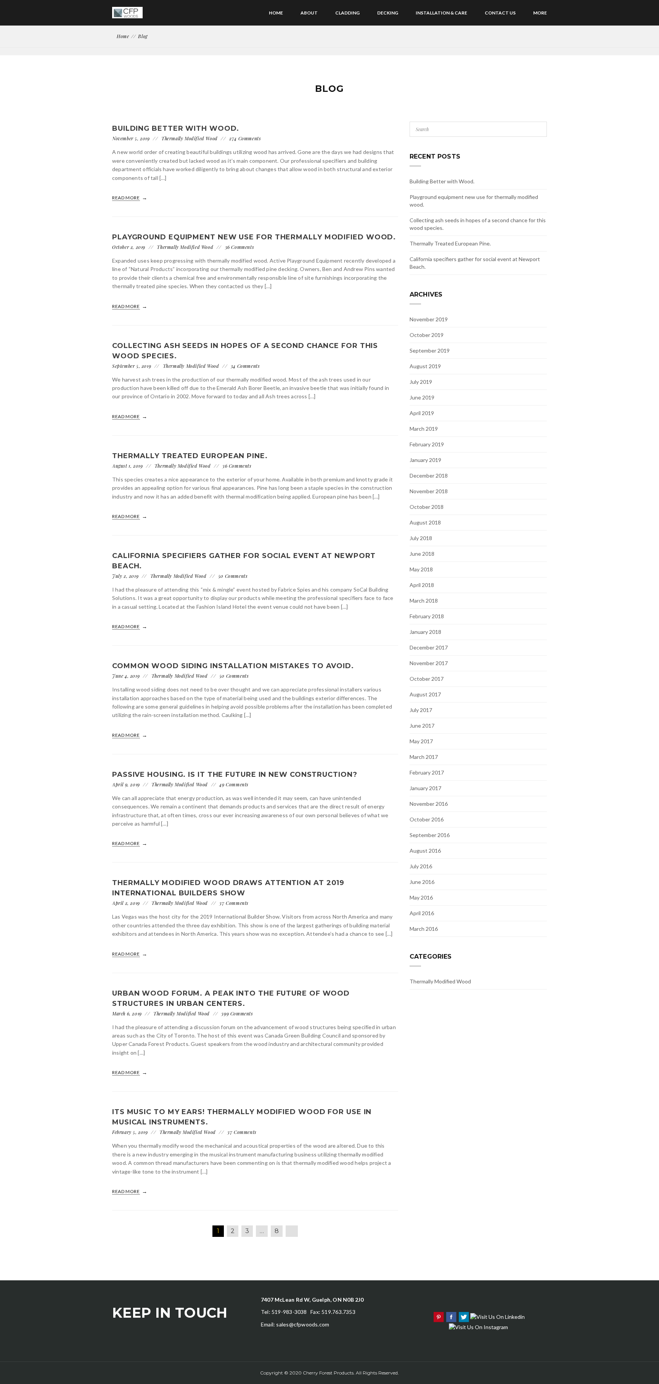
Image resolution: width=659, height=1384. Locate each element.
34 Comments (245, 366)
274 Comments (245, 138)
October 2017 (427, 678)
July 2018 (421, 538)
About (309, 13)
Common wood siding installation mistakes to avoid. (233, 666)
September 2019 (430, 350)
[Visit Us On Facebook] (451, 1316)
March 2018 (424, 600)
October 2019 (427, 335)
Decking (387, 13)
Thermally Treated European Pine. (190, 456)
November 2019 (429, 319)
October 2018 (427, 507)
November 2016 (429, 803)
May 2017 (421, 741)
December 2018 (429, 475)
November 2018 (429, 491)
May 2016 (421, 897)
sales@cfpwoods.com (302, 1324)
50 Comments (233, 576)
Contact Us (500, 13)
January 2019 (425, 460)
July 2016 (421, 866)
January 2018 (425, 632)
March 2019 (424, 428)
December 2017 (429, 647)
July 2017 (421, 710)
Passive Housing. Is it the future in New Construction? (234, 774)
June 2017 (422, 725)
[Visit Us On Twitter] (463, 1316)
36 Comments (239, 247)
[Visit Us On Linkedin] (497, 1316)
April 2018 (422, 585)
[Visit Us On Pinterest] (438, 1316)
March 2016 (424, 928)
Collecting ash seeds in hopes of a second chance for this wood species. (478, 224)
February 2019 (427, 444)
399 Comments (237, 1013)
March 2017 (424, 757)
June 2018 (422, 553)
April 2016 (422, 913)
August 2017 (425, 694)
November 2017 (429, 663)
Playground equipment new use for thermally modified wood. (254, 237)
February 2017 (427, 772)
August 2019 (425, 366)
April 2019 (422, 413)
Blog (142, 36)
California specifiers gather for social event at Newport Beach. (475, 263)
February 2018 (427, 616)
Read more (126, 197)
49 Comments (234, 784)
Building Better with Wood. (175, 128)
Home (276, 13)
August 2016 (425, 850)
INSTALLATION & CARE (441, 13)
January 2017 (425, 788)
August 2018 (425, 522)
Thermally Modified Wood (189, 138)
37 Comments (234, 903)
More (540, 13)
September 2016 (430, 835)
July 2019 (421, 381)
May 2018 (421, 569)
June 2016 (422, 882)
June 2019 (422, 397)
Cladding (347, 13)
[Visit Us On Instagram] (478, 1326)
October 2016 (427, 819)
